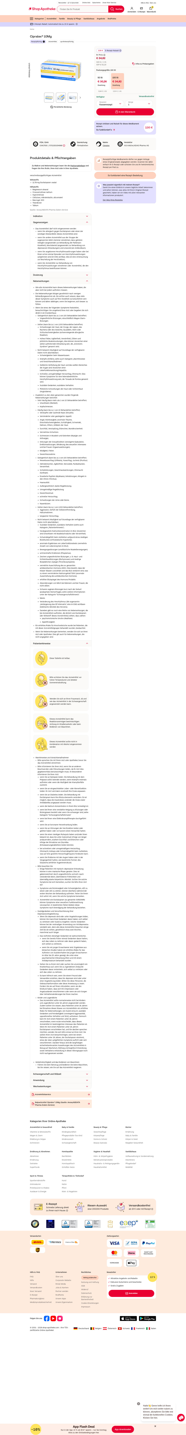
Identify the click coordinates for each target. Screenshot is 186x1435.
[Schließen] (129, 680)
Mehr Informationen (93, 743)
